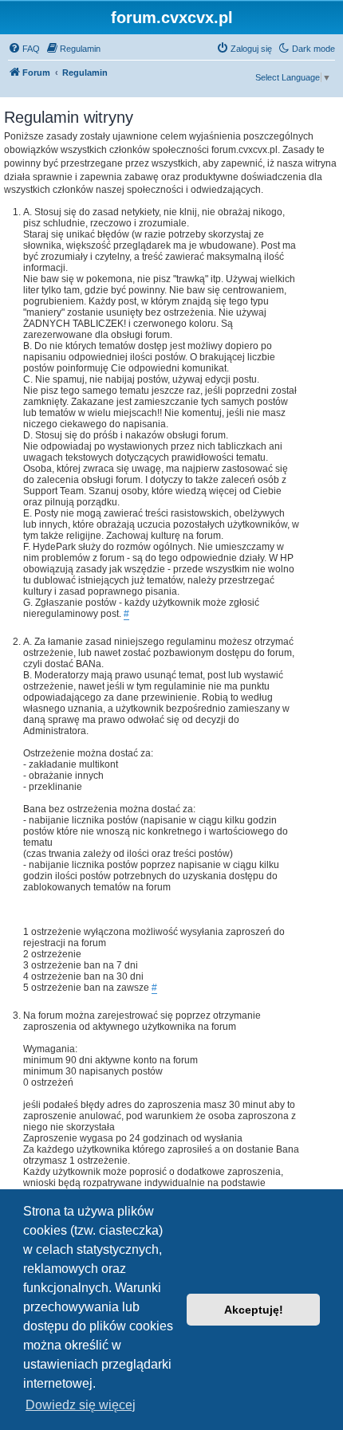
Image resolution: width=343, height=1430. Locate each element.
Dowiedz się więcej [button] (81, 1405)
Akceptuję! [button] (253, 1309)
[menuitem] (24, 48)
